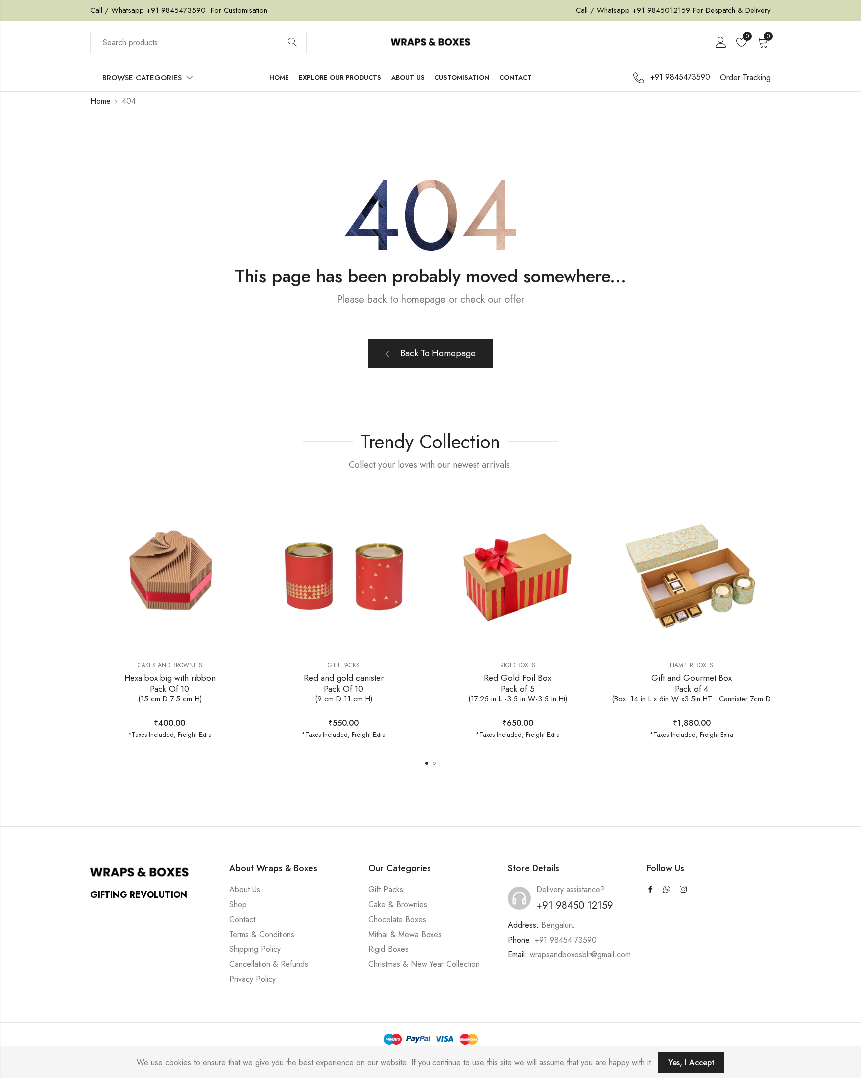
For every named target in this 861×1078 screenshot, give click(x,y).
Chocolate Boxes (397, 919)
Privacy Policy (252, 979)
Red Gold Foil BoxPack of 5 (517, 688)
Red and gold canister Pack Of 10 (344, 688)
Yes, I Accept (691, 1062)
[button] (426, 763)
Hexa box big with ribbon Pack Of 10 (170, 688)
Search (292, 42)
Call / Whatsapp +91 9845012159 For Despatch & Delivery (673, 10)
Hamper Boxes (691, 665)
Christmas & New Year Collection (424, 964)
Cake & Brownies (397, 904)
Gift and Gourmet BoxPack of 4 (691, 688)
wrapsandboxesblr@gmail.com (580, 954)
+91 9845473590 (175, 10)
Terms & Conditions (261, 934)
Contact (242, 919)
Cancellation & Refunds (268, 964)
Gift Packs (344, 665)
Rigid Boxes (517, 665)
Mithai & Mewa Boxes (405, 934)
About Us (244, 889)
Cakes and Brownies (170, 665)
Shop (238, 904)
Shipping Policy (255, 949)
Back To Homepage (438, 353)
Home (100, 101)
